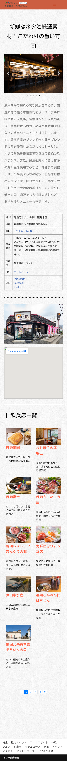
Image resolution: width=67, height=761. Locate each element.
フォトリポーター (26, 750)
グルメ (6, 746)
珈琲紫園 (13, 447)
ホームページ (21, 272)
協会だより (46, 750)
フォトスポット (39, 742)
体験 (54, 742)
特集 (5, 742)
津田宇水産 (14, 595)
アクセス (8, 750)
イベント (57, 746)
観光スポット (19, 742)
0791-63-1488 (23, 231)
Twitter (18, 287)
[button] (54, 5)
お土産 (17, 746)
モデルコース (32, 746)
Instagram (19, 278)
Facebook (19, 282)
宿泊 (46, 746)
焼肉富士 (13, 496)
